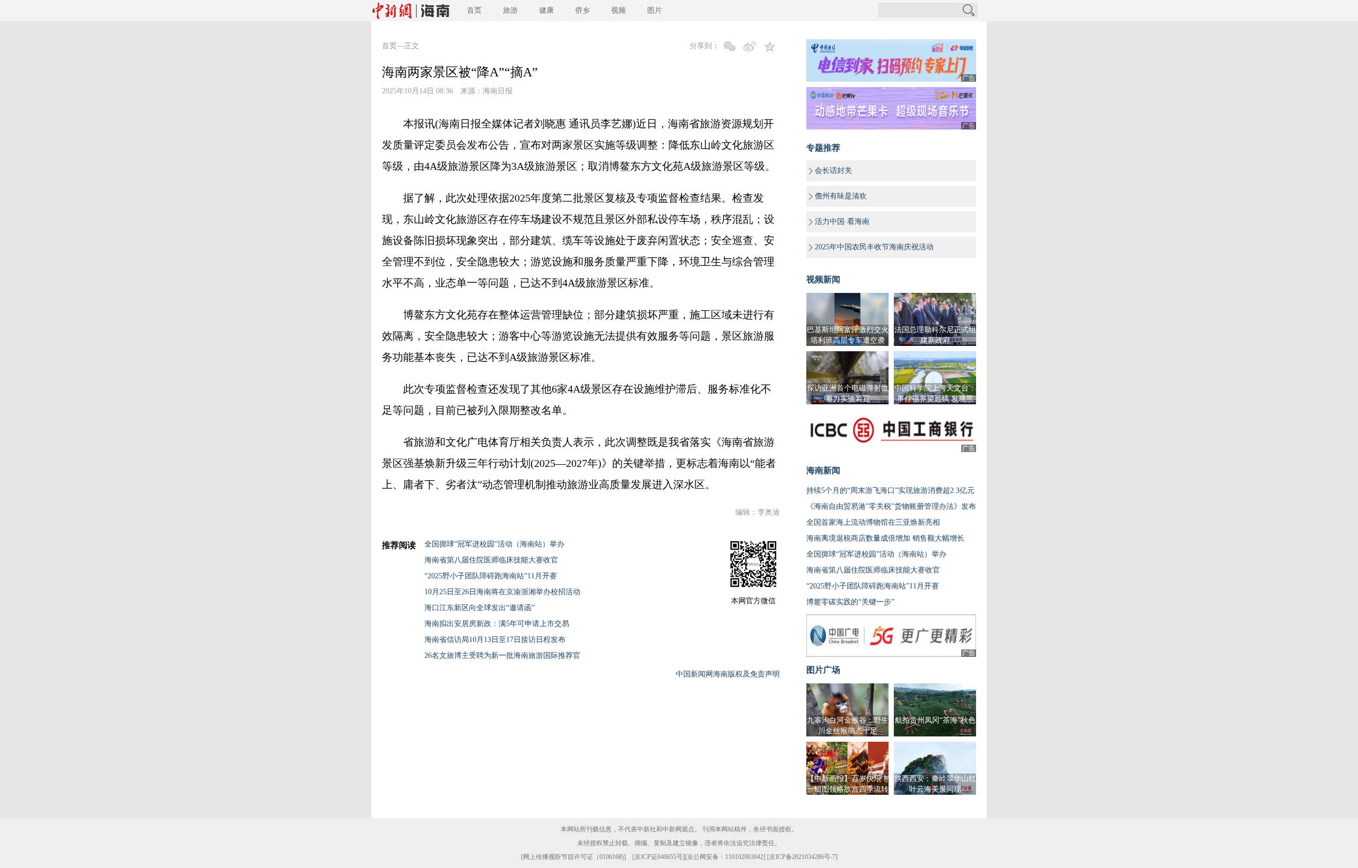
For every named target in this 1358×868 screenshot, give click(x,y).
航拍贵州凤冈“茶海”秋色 (935, 720)
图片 (654, 10)
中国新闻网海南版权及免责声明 (728, 674)
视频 (618, 10)
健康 (546, 10)
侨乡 (582, 10)
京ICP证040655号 (658, 857)
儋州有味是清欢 (841, 196)
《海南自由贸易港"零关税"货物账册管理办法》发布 (891, 506)
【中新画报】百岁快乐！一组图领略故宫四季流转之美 (848, 789)
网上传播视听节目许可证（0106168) (573, 857)
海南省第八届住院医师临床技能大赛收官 (491, 560)
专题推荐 (823, 147)
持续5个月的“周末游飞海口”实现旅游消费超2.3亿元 (890, 490)
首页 (474, 10)
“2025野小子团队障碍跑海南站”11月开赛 (490, 576)
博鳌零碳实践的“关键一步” (850, 602)
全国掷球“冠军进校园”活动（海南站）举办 (494, 544)
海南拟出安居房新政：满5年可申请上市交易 (496, 624)
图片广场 (823, 669)
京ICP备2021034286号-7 (802, 857)
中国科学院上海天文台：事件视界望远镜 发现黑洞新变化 (935, 398)
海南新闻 (823, 470)
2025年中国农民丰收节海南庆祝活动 (874, 247)
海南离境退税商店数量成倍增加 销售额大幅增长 (885, 538)
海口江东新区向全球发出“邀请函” (479, 608)
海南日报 (497, 91)
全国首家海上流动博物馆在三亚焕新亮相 (873, 522)
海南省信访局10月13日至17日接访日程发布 (494, 640)
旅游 (510, 10)
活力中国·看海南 (842, 221)
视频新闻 (823, 279)
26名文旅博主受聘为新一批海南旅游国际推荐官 (502, 655)
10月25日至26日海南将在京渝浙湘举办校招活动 (502, 592)
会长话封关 (833, 171)
